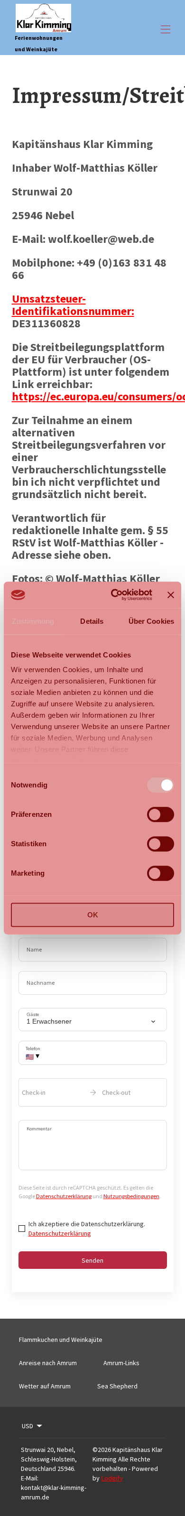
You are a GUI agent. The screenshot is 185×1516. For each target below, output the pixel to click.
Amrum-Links (121, 1363)
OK (92, 915)
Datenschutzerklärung (64, 1196)
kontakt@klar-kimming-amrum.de (53, 1492)
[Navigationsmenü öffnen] (165, 29)
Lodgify (112, 1478)
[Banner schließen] (170, 595)
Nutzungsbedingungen (131, 1196)
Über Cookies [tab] (151, 621)
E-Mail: (29, 1478)
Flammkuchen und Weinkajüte (60, 1339)
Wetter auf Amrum (45, 1386)
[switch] (160, 814)
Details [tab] (91, 621)
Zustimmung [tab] (33, 621)
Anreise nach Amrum (48, 1363)
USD (27, 1426)
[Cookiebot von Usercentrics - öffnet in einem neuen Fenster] (114, 595)
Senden (92, 1260)
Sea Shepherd (117, 1386)
